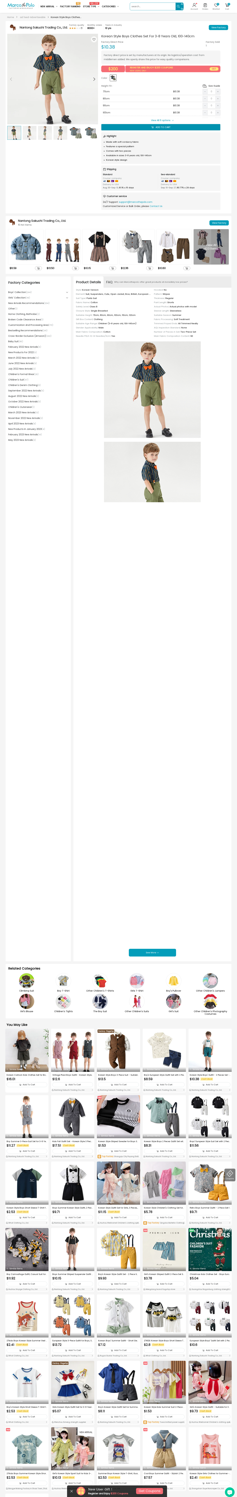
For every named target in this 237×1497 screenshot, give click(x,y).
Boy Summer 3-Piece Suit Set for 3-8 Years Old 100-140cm (27, 1141)
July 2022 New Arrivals (22, 368)
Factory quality (76, 25)
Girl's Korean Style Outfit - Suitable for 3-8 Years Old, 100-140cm (210, 1407)
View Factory (218, 27)
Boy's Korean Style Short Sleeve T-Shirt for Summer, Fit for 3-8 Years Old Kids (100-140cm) (27, 1407)
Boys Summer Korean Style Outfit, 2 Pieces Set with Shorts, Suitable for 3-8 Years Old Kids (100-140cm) (72, 1207)
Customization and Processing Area (30, 325)
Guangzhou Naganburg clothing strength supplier (210, 1289)
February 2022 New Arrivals (24, 346)
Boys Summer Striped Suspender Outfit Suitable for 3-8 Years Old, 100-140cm (72, 1274)
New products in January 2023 (26, 429)
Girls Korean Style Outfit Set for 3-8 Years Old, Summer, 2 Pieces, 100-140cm (72, 1407)
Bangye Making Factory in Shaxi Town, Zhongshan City (27, 1488)
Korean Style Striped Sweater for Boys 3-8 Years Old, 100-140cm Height (118, 1141)
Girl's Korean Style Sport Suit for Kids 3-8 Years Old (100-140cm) (72, 1473)
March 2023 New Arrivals (23, 412)
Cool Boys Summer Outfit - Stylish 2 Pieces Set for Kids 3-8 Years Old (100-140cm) (164, 1473)
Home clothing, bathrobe (24, 314)
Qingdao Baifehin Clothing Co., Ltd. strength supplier (163, 1223)
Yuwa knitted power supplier (164, 1422)
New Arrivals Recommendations (28, 303)
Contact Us (156, 206)
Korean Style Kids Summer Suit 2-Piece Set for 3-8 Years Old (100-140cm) (164, 1407)
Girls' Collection (19, 297)
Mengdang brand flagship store (160, 1289)
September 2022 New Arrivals (26, 390)
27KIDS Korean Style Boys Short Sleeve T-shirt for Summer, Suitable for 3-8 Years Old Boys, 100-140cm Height (164, 1340)
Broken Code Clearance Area (25, 319)
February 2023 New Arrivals (25, 434)
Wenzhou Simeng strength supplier (70, 1422)
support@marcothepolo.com (135, 202)
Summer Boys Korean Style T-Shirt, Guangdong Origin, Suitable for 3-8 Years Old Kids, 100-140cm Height (118, 1473)
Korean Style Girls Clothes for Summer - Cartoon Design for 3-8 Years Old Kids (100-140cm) (210, 1473)
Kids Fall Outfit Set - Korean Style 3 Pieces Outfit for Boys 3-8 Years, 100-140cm (72, 1141)
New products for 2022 (22, 352)
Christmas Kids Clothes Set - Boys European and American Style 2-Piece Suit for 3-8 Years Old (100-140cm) (210, 1274)
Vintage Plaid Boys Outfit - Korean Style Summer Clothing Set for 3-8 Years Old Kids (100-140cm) (72, 1075)
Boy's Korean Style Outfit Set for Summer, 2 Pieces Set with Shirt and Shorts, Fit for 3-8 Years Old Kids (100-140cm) (118, 1407)
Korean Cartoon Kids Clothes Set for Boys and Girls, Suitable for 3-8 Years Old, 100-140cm (27, 1075)
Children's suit (18, 379)
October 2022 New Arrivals (24, 401)
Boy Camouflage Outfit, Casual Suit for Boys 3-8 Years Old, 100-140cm (26, 1274)
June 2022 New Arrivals (22, 363)
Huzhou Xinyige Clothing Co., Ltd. (23, 1289)
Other (12, 308)
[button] (94, 79)
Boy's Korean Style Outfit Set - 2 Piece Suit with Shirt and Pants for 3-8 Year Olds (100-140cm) (118, 1274)
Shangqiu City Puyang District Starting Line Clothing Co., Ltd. (118, 1156)
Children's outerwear (21, 407)
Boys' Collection (20, 292)
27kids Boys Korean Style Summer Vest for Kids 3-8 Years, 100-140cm (27, 1340)
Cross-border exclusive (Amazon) (29, 336)
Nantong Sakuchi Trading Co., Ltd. (69, 1090)
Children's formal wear (23, 374)
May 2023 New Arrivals (22, 440)
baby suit (15, 341)
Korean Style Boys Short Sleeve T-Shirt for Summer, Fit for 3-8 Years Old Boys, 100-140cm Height (27, 1207)
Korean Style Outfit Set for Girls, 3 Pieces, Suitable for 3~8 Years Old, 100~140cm (117, 1207)
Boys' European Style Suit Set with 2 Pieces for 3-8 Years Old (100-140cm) (210, 1141)
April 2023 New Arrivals (22, 423)
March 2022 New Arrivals (23, 357)
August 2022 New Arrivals (23, 396)
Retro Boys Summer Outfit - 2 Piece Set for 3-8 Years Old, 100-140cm (209, 1207)
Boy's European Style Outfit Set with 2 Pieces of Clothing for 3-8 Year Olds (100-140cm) (164, 1075)
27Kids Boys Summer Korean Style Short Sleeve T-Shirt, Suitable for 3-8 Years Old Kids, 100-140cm (27, 1473)
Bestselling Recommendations (27, 330)
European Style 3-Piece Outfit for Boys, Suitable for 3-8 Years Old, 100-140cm (72, 1340)
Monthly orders (94, 25)
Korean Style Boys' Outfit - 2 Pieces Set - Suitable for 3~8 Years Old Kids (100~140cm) (210, 1075)
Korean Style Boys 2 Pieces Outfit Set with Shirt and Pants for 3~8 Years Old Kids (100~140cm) (164, 1141)
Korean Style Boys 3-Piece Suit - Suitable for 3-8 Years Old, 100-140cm (118, 1075)
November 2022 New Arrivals (25, 418)
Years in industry (113, 25)
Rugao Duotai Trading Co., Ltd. (113, 1355)
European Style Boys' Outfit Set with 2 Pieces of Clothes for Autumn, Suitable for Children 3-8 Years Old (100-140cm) (210, 1340)
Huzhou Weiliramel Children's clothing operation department (118, 1223)
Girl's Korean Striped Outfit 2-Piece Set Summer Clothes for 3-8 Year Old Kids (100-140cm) (164, 1274)
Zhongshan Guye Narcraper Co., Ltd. (207, 1488)
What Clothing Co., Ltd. (18, 1223)
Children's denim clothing (24, 385)
